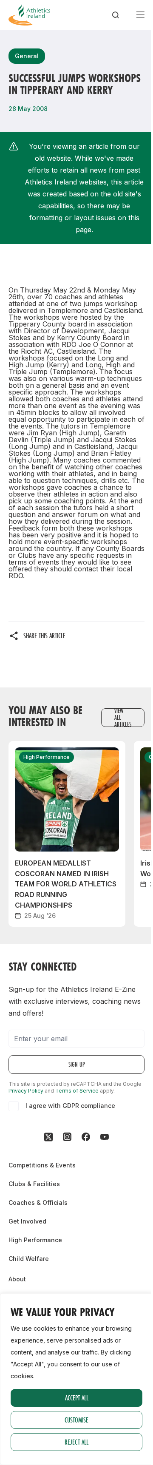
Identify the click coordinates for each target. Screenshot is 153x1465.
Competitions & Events (42, 1165)
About (17, 1279)
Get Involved (27, 1221)
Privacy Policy (25, 1090)
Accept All (76, 1398)
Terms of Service (77, 1090)
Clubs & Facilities (34, 1183)
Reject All (76, 1442)
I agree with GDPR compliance (70, 1105)
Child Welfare (28, 1258)
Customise (76, 1420)
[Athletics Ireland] (29, 15)
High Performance (35, 1240)
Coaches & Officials (38, 1202)
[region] (76, 1379)
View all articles (122, 717)
